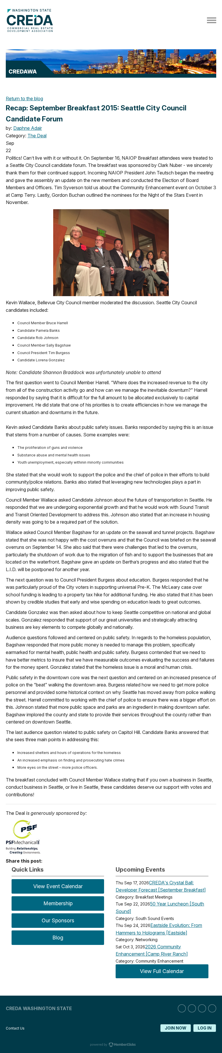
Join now (175, 1027)
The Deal (37, 136)
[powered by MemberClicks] (111, 1045)
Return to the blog (24, 98)
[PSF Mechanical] (23, 853)
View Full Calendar (162, 971)
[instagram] (192, 1008)
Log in (205, 1027)
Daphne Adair (27, 128)
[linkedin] (182, 1008)
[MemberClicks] (31, 30)
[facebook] (202, 1008)
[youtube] (212, 1008)
